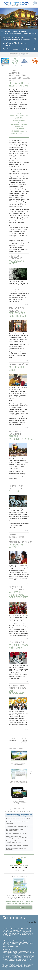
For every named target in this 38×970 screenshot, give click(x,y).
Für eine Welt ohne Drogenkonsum (22, 957)
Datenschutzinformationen (17, 965)
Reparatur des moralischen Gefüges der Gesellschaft (17, 822)
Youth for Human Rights (26, 959)
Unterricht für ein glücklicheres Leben (17, 826)
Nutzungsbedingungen (15, 966)
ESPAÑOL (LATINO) (27, 933)
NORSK (11, 933)
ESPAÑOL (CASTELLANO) (10, 934)
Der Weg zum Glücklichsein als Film (16, 833)
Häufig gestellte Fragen (26, 943)
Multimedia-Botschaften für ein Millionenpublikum (15, 829)
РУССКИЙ (6, 932)
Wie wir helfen (5, 65)
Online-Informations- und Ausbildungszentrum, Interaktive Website (18, 837)
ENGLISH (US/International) (11, 928)
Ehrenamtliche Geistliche (10, 943)
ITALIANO (30, 934)
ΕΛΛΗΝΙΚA (22, 934)
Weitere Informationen (23, 944)
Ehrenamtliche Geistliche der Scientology (16, 954)
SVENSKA (18, 933)
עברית (25, 930)
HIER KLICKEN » (19, 870)
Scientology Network (25, 951)
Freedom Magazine (19, 956)
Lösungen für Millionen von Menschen (17, 845)
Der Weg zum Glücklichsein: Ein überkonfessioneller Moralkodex (16, 38)
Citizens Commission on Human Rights (14, 960)
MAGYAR (5, 933)
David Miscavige (21, 952)
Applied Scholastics (24, 65)
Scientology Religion (9, 952)
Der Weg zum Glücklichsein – (14, 44)
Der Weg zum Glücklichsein (15, 65)
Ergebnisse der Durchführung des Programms (16, 849)
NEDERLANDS (20, 932)
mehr (25, 304)
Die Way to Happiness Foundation (15, 49)
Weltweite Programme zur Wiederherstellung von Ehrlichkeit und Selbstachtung (19, 815)
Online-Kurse (12, 944)
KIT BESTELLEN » (19, 907)
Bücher (5, 944)
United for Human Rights (10, 959)
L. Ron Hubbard (7, 941)
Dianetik (15, 951)
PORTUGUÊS (7, 936)
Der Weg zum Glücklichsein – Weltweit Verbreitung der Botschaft (17, 841)
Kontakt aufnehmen (8, 946)
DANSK (12, 930)
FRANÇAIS (18, 930)
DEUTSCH (29, 932)
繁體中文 (12, 932)
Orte (16, 946)
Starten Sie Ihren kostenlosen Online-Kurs (18, 953)
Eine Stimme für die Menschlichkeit (20, 942)
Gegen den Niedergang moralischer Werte (18, 818)
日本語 (30, 930)
